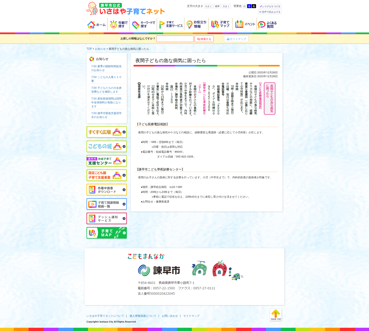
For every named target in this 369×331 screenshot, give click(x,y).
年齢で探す (119, 24)
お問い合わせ (170, 316)
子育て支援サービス (170, 24)
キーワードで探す (143, 24)
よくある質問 (270, 24)
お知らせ (100, 49)
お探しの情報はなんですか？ (138, 38)
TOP (89, 49)
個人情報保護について (143, 316)
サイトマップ (236, 39)
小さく (208, 6)
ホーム (97, 24)
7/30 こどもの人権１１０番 (106, 79)
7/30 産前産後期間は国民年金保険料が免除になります (106, 102)
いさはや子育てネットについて (105, 316)
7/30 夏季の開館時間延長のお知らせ (106, 68)
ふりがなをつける (271, 6)
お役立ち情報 (196, 24)
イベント (244, 24)
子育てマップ (220, 24)
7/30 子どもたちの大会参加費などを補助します (106, 89)
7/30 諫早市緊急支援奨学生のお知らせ (106, 115)
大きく (226, 6)
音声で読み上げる (270, 11)
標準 (217, 6)
